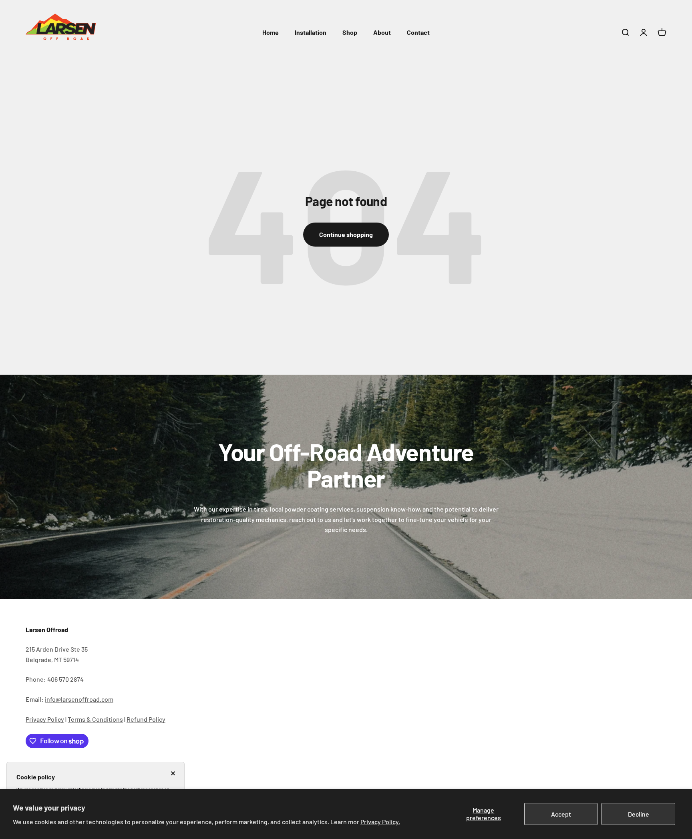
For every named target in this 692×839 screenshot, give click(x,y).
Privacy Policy (45, 719)
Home (270, 32)
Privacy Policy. (380, 821)
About (382, 32)
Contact (418, 32)
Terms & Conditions (95, 719)
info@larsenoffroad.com (79, 699)
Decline (638, 814)
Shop (349, 32)
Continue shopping (346, 234)
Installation (310, 32)
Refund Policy (146, 719)
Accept (561, 814)
